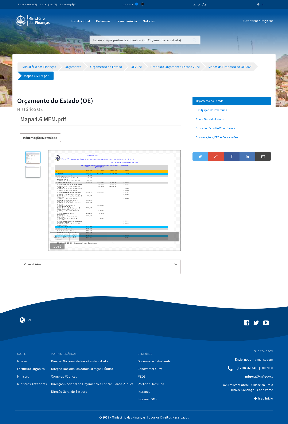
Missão (22, 361)
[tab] (100, 264)
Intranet (144, 391)
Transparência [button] (126, 21)
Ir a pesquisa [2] (48, 4)
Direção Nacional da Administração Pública (82, 369)
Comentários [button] (32, 264)
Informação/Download (40, 137)
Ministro (23, 376)
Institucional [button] (80, 21)
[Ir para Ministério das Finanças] (33, 20)
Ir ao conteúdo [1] (27, 4)
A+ (204, 4)
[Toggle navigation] (56, 21)
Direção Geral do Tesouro (69, 391)
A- (195, 5)
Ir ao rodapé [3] (68, 4)
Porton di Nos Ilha (151, 384)
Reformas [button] (103, 21)
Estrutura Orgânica (31, 369)
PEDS (141, 376)
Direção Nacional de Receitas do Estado (79, 361)
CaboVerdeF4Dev (150, 369)
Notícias (149, 21)
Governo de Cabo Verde (154, 361)
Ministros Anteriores (32, 384)
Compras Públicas (64, 376)
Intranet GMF (147, 399)
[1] (33, 157)
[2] (33, 171)
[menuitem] (231, 101)
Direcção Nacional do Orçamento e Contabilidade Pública (92, 384)
